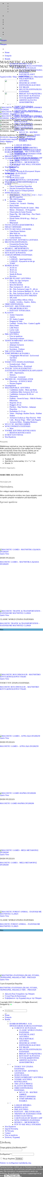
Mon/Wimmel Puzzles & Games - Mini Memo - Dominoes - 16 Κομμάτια (24, 209)
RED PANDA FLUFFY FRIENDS (23, 296)
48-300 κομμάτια (16, 197)
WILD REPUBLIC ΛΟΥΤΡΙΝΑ (26, 80)
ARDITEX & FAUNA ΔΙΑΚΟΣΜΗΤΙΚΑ (28, 101)
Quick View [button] (4, 554)
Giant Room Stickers (17, 231)
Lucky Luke (14, 330)
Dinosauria (14, 396)
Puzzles (12, 169)
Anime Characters (16, 315)
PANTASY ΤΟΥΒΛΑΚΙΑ (20, 311)
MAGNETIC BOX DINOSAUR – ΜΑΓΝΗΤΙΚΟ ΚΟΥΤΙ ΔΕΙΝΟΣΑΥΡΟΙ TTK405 (19, 688)
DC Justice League (17, 319)
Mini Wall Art (15, 233)
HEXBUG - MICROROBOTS (17, 248)
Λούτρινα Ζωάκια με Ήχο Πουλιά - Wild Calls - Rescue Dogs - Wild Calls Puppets (25, 419)
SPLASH (13, 298)
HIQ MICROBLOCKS (19, 308)
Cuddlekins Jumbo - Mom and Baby (23, 390)
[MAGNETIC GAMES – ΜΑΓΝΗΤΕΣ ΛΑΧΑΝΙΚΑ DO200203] (11, 103)
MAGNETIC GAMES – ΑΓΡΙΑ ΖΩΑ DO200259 (19, 746)
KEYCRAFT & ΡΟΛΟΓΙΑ (29, 96)
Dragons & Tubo (16, 321)
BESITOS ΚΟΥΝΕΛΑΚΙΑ (20, 433)
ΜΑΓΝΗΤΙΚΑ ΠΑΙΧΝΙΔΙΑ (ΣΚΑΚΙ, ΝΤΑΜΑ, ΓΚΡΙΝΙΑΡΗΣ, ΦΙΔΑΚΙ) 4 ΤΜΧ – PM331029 (19, 989)
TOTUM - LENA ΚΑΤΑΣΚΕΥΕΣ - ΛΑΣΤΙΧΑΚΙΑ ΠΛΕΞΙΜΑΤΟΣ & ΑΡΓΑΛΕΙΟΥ (24, 369)
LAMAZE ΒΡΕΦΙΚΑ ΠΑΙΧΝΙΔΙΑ (18, 255)
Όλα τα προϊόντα (16, 336)
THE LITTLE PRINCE (14, 351)
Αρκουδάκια (14, 343)
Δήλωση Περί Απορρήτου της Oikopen (20, 994)
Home (7, 52)
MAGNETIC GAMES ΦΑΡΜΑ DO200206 (17, 803)
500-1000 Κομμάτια (17, 199)
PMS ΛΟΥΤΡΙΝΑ (12, 334)
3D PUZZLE (15, 176)
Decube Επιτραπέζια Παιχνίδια (21, 188)
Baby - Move (15, 161)
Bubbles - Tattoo (16, 201)
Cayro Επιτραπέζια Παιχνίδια (21, 186)
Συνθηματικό (5, 1154)
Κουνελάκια (14, 347)
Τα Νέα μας (9, 1131)
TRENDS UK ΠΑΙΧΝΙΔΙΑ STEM (27, 154)
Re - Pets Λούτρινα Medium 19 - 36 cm (25, 291)
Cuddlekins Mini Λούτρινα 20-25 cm (24, 392)
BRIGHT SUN (10, 156)
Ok (6, 1176)
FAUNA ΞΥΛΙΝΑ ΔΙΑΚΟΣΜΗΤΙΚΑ (19, 225)
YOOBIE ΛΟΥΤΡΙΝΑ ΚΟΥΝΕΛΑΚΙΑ (20, 431)
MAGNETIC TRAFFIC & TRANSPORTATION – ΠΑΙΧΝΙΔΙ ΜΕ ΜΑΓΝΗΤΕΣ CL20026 (20, 624)
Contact (8, 1133)
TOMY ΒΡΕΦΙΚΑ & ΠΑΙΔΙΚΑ (17, 353)
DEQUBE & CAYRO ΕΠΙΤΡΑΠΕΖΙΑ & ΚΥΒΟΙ (29, 84)
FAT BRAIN (24, 87)
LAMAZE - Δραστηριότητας (21, 259)
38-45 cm (13, 270)
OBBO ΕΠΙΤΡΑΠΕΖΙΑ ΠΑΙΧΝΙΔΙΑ (23, 1089)
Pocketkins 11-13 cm (17, 411)
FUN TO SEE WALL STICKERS (27, 164)
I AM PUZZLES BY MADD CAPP (19, 251)
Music (12, 163)
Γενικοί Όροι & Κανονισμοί (15, 996)
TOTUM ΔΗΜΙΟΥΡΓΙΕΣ (29, 98)
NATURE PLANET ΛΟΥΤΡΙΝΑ (27, 75)
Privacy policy (14, 1176)
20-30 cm (13, 268)
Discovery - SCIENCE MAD (21, 381)
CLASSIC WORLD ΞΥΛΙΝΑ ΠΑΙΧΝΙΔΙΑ (22, 158)
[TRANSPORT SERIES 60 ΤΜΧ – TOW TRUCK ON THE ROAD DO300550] (11, 91)
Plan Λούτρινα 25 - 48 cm (19, 287)
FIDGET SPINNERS (27, 136)
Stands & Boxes (16, 274)
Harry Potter (14, 206)
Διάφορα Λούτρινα (17, 345)
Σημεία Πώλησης (11, 1129)
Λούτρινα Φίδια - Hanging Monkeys (23, 422)
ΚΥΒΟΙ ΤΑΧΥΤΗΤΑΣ (23, 156)
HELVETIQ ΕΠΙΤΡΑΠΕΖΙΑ (16, 242)
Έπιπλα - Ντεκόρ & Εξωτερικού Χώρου (25, 171)
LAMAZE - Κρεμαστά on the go (22, 261)
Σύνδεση (19, 1159)
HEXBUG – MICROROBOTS (26, 162)
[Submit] (6, 1013)
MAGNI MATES (16, 285)
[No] (21, 1176)
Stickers (13, 375)
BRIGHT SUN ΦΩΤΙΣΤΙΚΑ (30, 94)
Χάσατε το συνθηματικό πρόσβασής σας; (15, 1163)
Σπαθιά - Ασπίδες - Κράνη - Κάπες (23, 302)
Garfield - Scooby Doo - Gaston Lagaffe (25, 323)
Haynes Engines (16, 383)
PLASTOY (9, 313)
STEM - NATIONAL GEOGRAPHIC (24, 180)
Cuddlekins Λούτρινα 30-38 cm (22, 394)
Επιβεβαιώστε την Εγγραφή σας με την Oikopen (23, 998)
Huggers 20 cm (15, 405)
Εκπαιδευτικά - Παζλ (18, 364)
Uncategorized (10, 386)
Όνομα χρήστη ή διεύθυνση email (13, 1147)
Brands (7, 59)
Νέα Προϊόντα (10, 437)
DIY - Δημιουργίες (17, 373)
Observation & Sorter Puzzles (21, 212)
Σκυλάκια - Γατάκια (17, 349)
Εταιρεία (8, 56)
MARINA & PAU (12, 266)
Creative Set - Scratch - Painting (22, 203)
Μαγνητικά (38, 77)
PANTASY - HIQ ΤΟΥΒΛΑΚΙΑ (18, 306)
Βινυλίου (13, 276)
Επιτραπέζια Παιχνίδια (18, 246)
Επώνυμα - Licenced (17, 377)
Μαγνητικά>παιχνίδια (26, 139)
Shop (15, 77)
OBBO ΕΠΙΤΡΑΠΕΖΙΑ (14, 304)
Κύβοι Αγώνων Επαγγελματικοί (22, 191)
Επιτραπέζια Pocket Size (19, 244)
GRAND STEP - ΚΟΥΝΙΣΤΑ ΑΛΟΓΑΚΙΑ (21, 240)
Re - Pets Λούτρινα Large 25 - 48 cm (24, 289)
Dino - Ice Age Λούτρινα (19, 281)
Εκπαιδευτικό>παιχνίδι (8, 139)
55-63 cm (13, 272)
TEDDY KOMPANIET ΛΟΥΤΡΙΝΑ (19, 341)
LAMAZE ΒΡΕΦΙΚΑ (22, 145)
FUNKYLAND (16, 283)
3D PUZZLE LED (17, 178)
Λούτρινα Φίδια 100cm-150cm (21, 300)
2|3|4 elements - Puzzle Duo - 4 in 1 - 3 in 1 (26, 195)
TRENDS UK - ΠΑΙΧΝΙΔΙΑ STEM (19, 379)
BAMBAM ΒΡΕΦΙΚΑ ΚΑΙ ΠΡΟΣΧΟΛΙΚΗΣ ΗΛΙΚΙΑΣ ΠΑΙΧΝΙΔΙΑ (26, 65)
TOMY (12, 263)
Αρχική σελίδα (5, 77)
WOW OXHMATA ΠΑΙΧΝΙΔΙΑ (27, 160)
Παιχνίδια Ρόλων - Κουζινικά (21, 366)
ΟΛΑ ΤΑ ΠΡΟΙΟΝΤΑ (18, 154)
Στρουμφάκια (15, 332)
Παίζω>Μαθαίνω (6, 141)
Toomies (13, 360)
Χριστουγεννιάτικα (17, 338)
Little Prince (14, 328)
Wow (12, 428)
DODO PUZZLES (25, 77)
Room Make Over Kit (18, 236)
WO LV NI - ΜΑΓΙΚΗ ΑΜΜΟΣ (17, 424)
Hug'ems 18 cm (15, 403)
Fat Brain (13, 257)
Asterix (12, 317)
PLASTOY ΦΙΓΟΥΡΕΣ (23, 1086)
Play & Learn (15, 165)
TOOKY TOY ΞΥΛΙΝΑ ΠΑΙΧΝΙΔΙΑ (19, 362)
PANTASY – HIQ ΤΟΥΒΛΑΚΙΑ (27, 151)
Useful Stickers (15, 238)
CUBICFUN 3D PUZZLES (15, 173)
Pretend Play (14, 167)
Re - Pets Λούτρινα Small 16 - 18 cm (24, 293)
